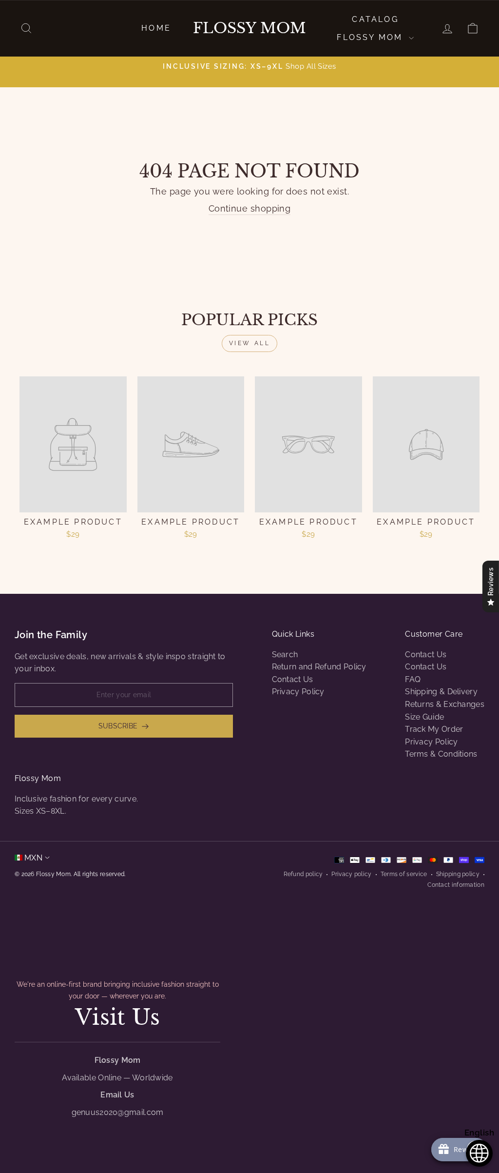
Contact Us (292, 679)
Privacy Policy (298, 691)
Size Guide (424, 717)
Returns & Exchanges (444, 704)
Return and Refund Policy (319, 666)
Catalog (375, 19)
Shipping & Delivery (441, 691)
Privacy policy (351, 874)
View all (249, 343)
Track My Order (434, 729)
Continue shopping (250, 208)
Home (156, 28)
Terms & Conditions (441, 754)
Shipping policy (458, 874)
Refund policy (303, 874)
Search (285, 654)
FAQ (413, 679)
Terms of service (404, 874)
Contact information (455, 884)
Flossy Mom (249, 28)
